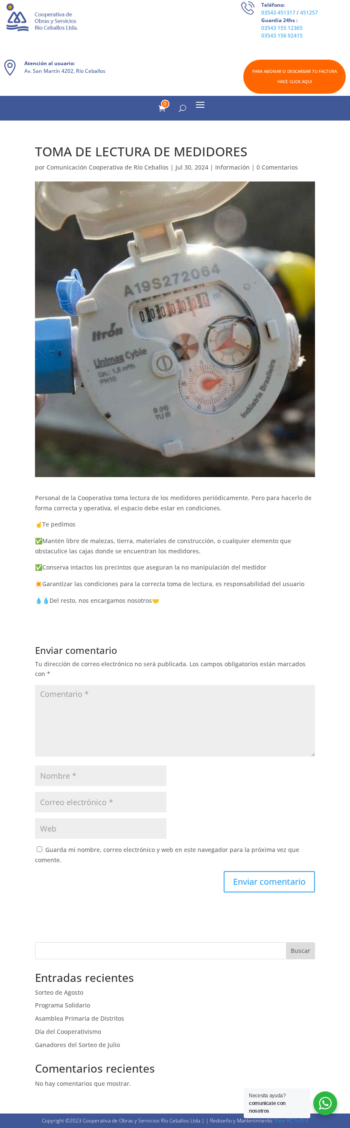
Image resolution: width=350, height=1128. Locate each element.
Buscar (300, 951)
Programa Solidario (62, 1005)
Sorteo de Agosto (59, 992)
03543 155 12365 (282, 28)
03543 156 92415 (282, 35)
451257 (309, 12)
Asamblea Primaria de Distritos (79, 1018)
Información (232, 167)
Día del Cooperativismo (68, 1031)
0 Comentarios (277, 167)
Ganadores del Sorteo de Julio (77, 1045)
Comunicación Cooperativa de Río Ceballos (108, 167)
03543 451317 (278, 12)
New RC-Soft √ (291, 1120)
